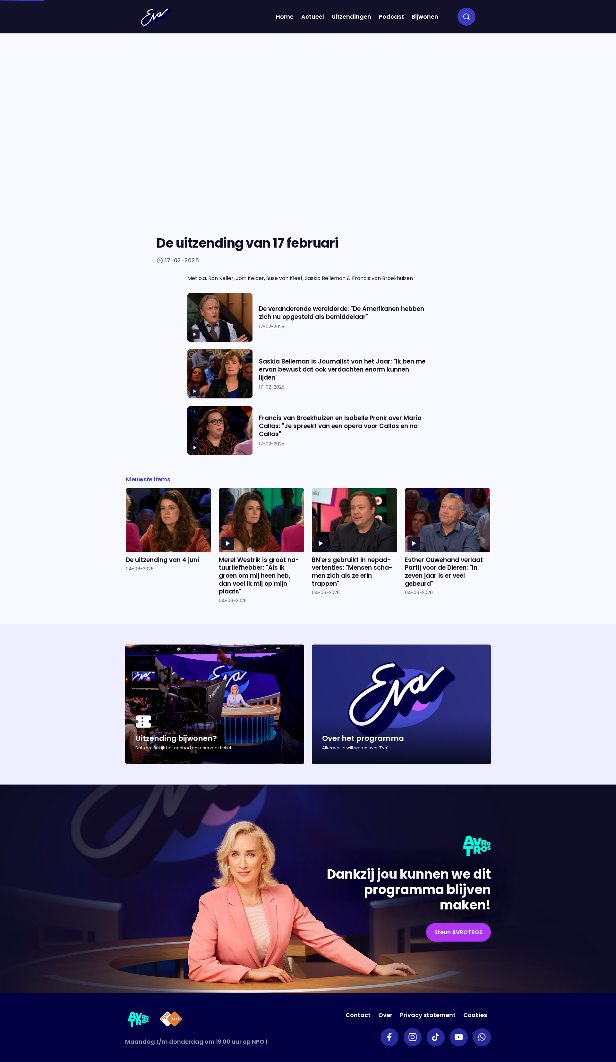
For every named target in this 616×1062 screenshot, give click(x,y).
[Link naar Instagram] (413, 1037)
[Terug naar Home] (156, 18)
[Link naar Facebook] (389, 1037)
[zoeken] (466, 17)
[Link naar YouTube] (459, 1037)
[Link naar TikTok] (436, 1037)
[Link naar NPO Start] (171, 1020)
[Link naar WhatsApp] (482, 1037)
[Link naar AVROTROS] (138, 1020)
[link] (458, 932)
